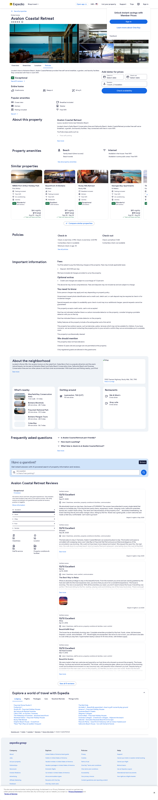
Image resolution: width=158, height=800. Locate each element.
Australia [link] (30, 732)
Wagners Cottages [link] (85, 713)
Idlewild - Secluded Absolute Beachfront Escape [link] (96, 720)
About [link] (12, 754)
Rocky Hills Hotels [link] (48, 732)
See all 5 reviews (17, 81)
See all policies (63, 249)
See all (13, 114)
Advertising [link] (13, 776)
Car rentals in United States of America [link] (57, 773)
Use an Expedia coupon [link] (124, 769)
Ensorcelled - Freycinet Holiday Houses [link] (93, 715)
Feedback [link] (13, 784)
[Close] (154, 792)
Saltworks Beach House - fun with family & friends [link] (96, 724)
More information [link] (18, 506)
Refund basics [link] (121, 765)
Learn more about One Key (128, 28)
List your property (109, 4)
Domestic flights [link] (50, 769)
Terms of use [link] (85, 762)
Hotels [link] (23, 732)
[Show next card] (147, 194)
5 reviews (17, 493)
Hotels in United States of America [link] (56, 758)
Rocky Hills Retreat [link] (20, 720)
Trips (132, 4)
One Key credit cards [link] (52, 784)
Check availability (124, 91)
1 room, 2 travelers (114, 84)
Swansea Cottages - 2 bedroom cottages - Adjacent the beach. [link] (101, 718)
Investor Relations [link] (15, 773)
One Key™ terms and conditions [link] (91, 765)
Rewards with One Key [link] (52, 780)
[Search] (144, 472)
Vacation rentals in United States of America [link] (59, 762)
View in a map (109, 381)
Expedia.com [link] (15, 732)
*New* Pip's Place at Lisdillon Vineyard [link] (27, 724)
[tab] (17, 698)
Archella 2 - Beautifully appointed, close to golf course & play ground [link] (103, 707)
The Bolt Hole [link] (83, 705)
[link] (128, 36)
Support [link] (119, 754)
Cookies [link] (83, 758)
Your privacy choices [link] (87, 776)
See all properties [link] (20, 11)
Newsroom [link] (13, 769)
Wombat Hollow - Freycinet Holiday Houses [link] (29, 718)
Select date (111, 78)
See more (60, 141)
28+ (143, 59)
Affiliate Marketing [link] (15, 780)
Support (123, 4)
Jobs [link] (11, 758)
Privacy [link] (83, 754)
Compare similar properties (80, 223)
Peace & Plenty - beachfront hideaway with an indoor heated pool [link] (102, 722)
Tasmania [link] (37, 732)
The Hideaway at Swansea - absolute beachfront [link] (31, 715)
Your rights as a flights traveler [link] (126, 776)
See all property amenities (67, 162)
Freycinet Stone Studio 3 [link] (22, 705)
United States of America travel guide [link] (57, 754)
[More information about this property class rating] (22, 22)
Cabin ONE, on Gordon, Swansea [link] (26, 713)
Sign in (145, 4)
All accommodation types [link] (53, 776)
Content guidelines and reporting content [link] (94, 780)
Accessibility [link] (85, 773)
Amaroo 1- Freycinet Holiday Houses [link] (91, 709)
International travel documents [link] (126, 773)
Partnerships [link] (13, 765)
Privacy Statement (76, 792)
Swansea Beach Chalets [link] (87, 711)
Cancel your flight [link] (122, 762)
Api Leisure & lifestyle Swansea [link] (25, 711)
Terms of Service (10, 794)
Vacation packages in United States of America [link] (59, 765)
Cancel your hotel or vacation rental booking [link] (131, 758)
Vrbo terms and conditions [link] (89, 769)
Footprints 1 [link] (18, 707)
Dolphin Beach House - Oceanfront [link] (26, 722)
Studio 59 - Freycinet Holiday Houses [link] (27, 709)
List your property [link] (15, 762)
